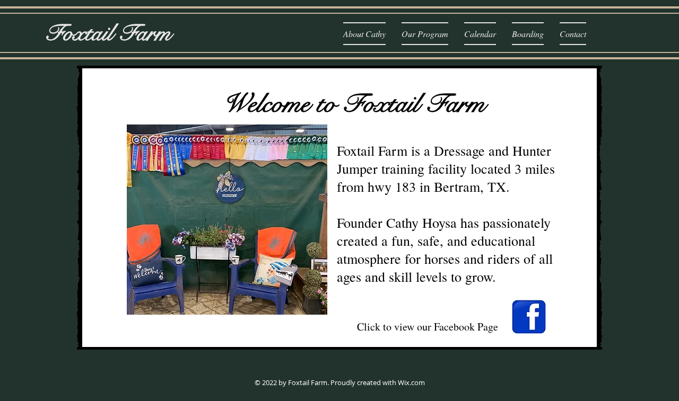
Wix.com (411, 382)
